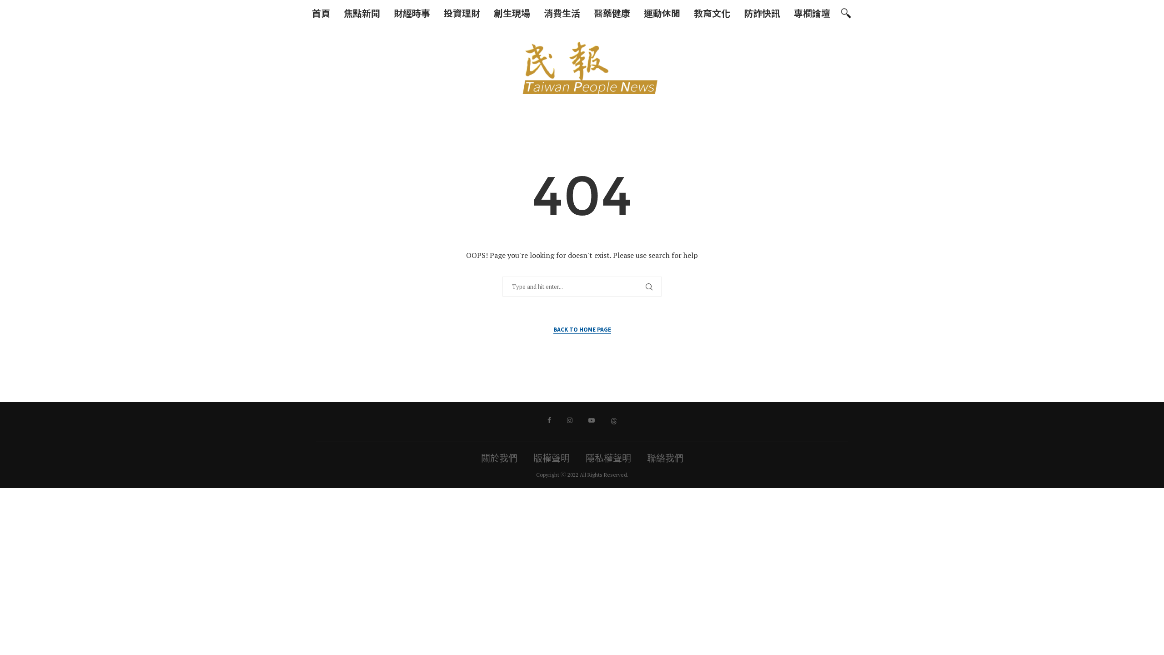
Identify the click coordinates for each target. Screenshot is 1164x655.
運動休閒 (662, 13)
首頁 (321, 13)
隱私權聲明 (608, 458)
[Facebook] (549, 420)
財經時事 (412, 13)
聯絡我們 (665, 458)
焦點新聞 (362, 13)
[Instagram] (569, 420)
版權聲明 (551, 458)
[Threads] (614, 420)
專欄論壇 (812, 13)
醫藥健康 (612, 13)
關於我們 (499, 458)
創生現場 (512, 13)
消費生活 (562, 13)
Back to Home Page (582, 329)
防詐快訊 (762, 13)
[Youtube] (591, 420)
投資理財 (462, 13)
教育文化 (712, 13)
